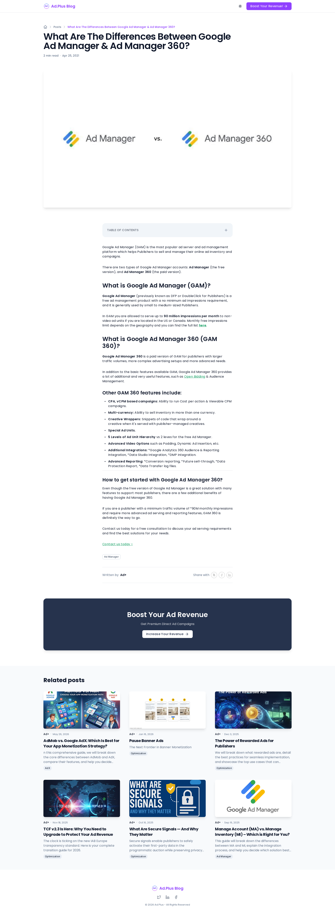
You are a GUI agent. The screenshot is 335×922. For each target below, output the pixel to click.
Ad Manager (111, 556)
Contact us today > (117, 544)
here (202, 325)
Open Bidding (194, 376)
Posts (57, 27)
